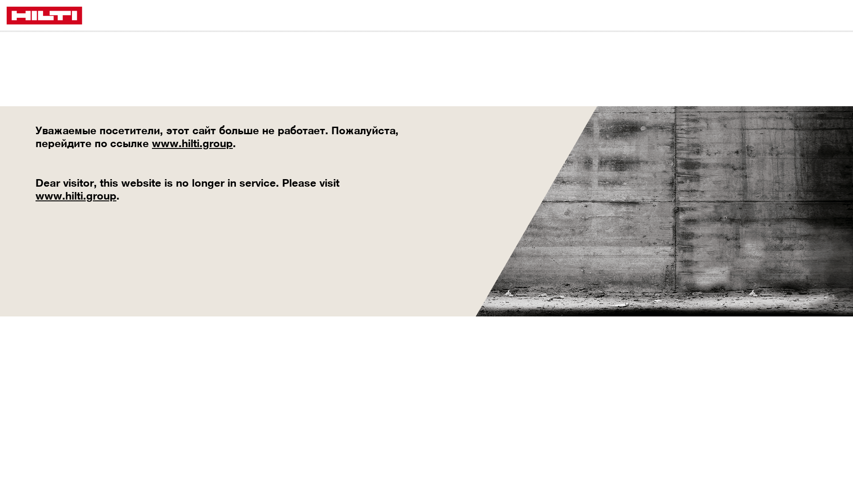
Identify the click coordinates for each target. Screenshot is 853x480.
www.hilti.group (192, 143)
